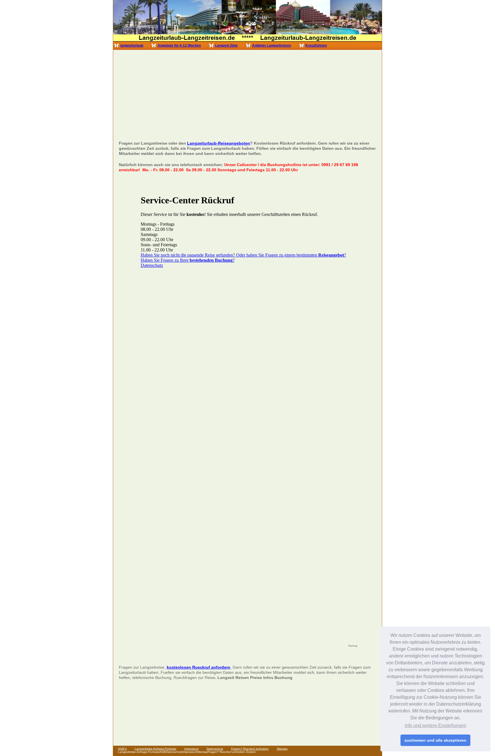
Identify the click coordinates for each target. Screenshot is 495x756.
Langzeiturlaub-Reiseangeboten (218, 143)
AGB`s (122, 748)
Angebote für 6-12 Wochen (179, 46)
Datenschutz (215, 748)
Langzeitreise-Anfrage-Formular (155, 748)
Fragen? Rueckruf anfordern (250, 748)
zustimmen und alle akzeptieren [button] (435, 740)
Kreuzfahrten (316, 46)
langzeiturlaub (131, 46)
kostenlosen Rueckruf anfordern (198, 667)
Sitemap (282, 748)
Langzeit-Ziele (226, 46)
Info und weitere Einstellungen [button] (435, 725)
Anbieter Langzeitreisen (271, 46)
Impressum (191, 748)
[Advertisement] (248, 98)
